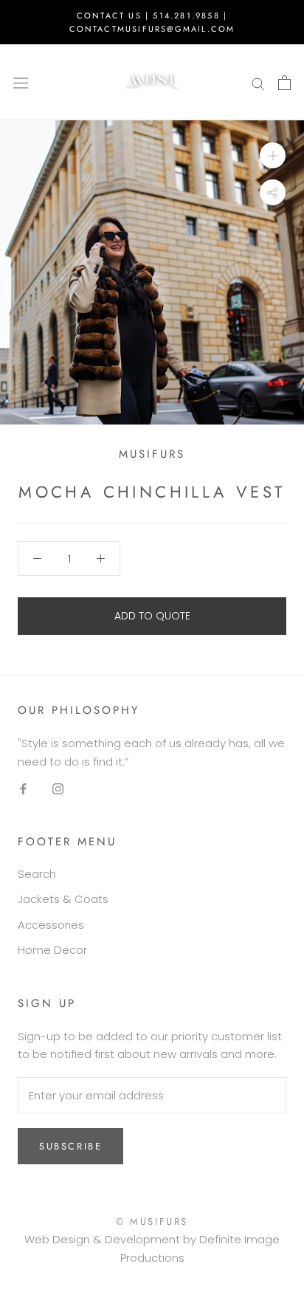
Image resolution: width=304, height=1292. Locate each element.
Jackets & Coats (63, 899)
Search (37, 874)
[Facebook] (23, 788)
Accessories (51, 924)
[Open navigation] (20, 83)
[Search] (258, 82)
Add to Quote (152, 615)
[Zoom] (273, 155)
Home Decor (52, 950)
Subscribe (70, 1146)
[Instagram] (57, 788)
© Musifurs (152, 1221)
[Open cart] (284, 82)
